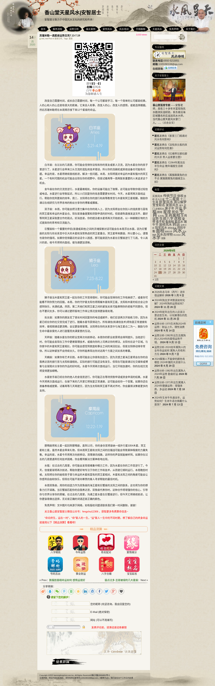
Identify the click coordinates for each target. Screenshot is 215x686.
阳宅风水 (161, 227)
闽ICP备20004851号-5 (100, 675)
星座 (71, 39)
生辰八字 (166, 219)
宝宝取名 (158, 205)
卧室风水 (166, 202)
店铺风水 (159, 209)
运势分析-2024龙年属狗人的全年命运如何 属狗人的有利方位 (170, 350)
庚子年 (169, 208)
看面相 (169, 221)
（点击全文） (168, 122)
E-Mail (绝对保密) (100, 612)
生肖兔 (161, 216)
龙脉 (163, 238)
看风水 (179, 221)
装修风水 (165, 224)
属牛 (181, 205)
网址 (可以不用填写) (101, 620)
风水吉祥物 (165, 234)
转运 (176, 224)
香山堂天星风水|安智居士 (73, 12)
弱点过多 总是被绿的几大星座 (121, 580)
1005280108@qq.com (171, 64)
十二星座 (172, 199)
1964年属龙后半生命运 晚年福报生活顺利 (169, 166)
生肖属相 (172, 215)
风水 (177, 230)
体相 (180, 196)
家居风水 (172, 205)
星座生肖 (58, 39)
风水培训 (177, 235)
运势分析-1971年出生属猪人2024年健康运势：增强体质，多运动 (170, 386)
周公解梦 (180, 202)
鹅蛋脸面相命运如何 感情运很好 (67, 580)
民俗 (175, 212)
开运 (178, 208)
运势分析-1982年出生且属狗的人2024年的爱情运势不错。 (170, 339)
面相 (160, 230)
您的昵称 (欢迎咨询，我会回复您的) (110, 604)
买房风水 (157, 196)
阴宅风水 (172, 228)
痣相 (177, 219)
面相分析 (168, 232)
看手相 (160, 221)
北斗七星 (160, 199)
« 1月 (156, 279)
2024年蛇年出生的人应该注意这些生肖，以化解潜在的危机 (170, 315)
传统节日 (170, 196)
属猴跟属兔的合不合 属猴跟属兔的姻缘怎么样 (170, 178)
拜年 (159, 212)
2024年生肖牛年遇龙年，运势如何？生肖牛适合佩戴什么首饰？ (170, 401)
